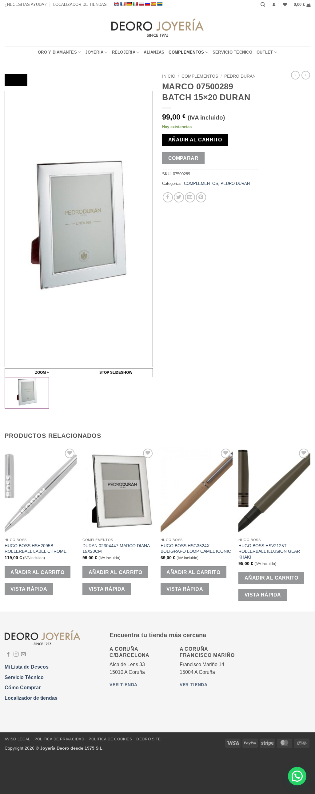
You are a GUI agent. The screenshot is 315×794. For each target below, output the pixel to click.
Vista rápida (28, 589)
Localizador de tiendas (31, 698)
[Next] (310, 528)
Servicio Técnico (232, 52)
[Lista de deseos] (285, 4)
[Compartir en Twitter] (179, 197)
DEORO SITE (148, 739)
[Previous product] (305, 75)
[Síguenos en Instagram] (16, 654)
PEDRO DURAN (240, 76)
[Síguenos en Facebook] (8, 654)
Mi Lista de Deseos (27, 667)
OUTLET (265, 52)
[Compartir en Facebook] (168, 197)
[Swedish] (159, 3)
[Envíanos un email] (23, 654)
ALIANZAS (154, 52)
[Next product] (295, 75)
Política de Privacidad (59, 739)
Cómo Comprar (23, 687)
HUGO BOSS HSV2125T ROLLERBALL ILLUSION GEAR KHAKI (269, 551)
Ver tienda (124, 684)
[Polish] (141, 3)
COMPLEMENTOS (186, 52)
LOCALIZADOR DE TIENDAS (80, 4)
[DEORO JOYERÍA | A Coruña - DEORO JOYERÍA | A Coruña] (157, 27)
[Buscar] (263, 4)
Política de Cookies (110, 739)
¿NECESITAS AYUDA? (25, 4)
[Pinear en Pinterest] (201, 197)
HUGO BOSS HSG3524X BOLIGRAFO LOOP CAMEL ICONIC (196, 548)
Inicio (168, 76)
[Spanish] (153, 3)
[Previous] (5, 528)
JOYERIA (94, 52)
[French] (123, 3)
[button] (302, 5)
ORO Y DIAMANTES (57, 52)
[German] (129, 3)
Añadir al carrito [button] (37, 572)
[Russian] (147, 3)
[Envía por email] (190, 197)
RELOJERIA (123, 52)
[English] (116, 3)
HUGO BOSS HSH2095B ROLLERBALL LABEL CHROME (35, 548)
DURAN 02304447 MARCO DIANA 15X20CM (116, 548)
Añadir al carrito (195, 139)
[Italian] (135, 3)
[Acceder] (274, 4)
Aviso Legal (17, 739)
